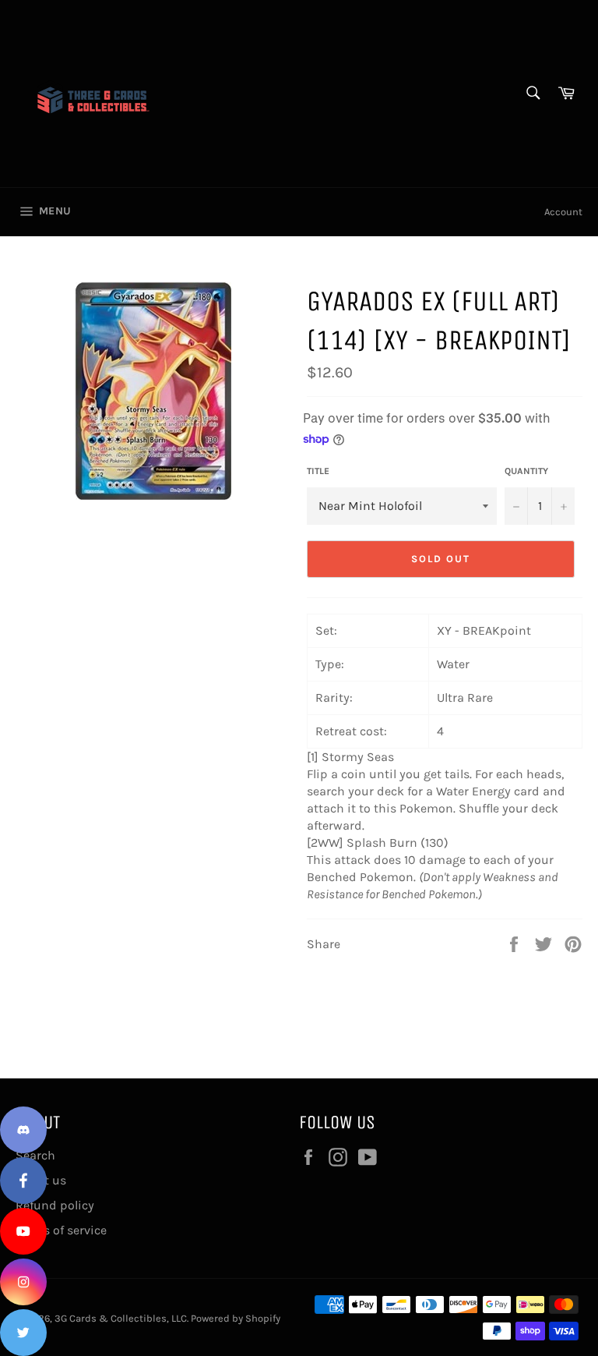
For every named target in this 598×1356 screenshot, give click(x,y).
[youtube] (23, 1231)
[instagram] (23, 1282)
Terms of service (61, 1230)
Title (318, 471)
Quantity (526, 471)
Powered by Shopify (235, 1318)
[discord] (23, 1129)
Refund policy (55, 1205)
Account (563, 212)
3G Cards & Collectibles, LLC (121, 1318)
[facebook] (23, 1180)
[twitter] (23, 1332)
